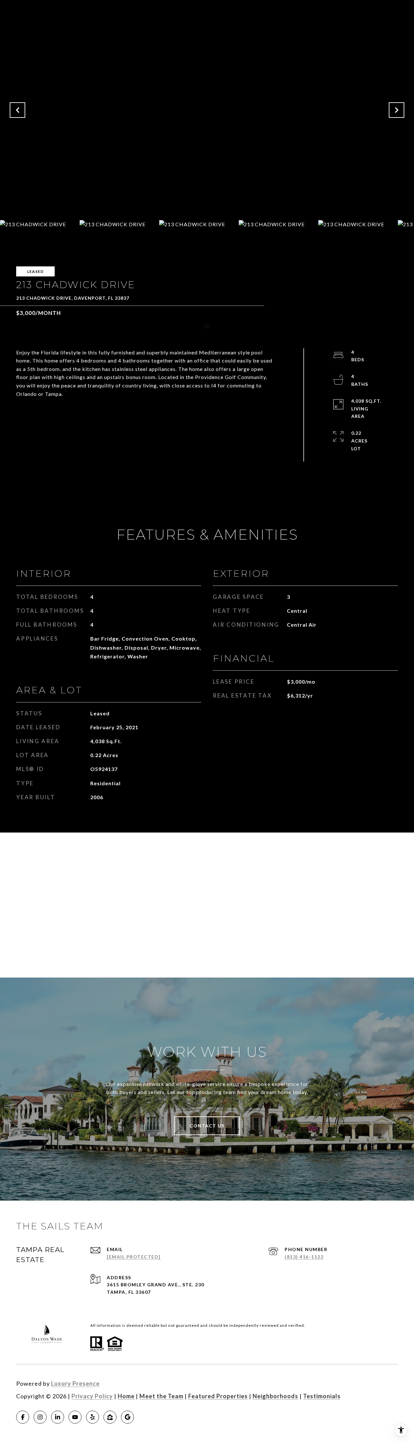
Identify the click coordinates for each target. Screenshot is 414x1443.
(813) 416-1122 (304, 1256)
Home (126, 1396)
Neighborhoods (275, 1396)
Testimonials (322, 1396)
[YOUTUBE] (75, 1417)
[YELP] (92, 1417)
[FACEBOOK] (22, 1417)
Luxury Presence (75, 1383)
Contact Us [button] (207, 1125)
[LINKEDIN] (57, 1417)
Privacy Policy (92, 1396)
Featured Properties (218, 1396)
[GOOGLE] (127, 1417)
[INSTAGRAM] (40, 1417)
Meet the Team (161, 1396)
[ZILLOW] (110, 1417)
